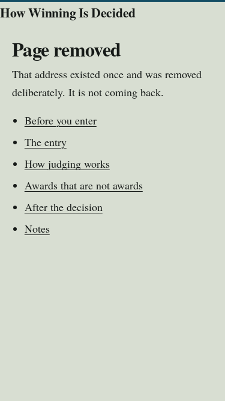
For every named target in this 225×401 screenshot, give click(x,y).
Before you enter (61, 120)
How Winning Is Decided (68, 12)
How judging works (67, 163)
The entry (46, 142)
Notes (37, 228)
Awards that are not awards (84, 185)
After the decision (64, 207)
